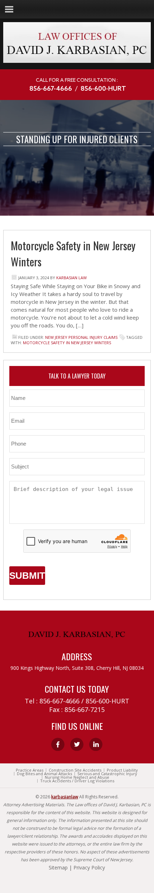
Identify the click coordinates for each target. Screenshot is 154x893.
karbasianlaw (64, 797)
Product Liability (122, 770)
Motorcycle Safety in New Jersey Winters (67, 342)
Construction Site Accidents (75, 770)
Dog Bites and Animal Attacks (44, 774)
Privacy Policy (89, 867)
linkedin (95, 744)
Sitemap (58, 867)
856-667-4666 (50, 89)
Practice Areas (29, 770)
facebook (57, 744)
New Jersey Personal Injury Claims (81, 337)
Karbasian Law (71, 277)
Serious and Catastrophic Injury (107, 774)
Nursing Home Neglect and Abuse (77, 777)
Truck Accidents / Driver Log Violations (77, 781)
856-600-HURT (103, 89)
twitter (76, 744)
